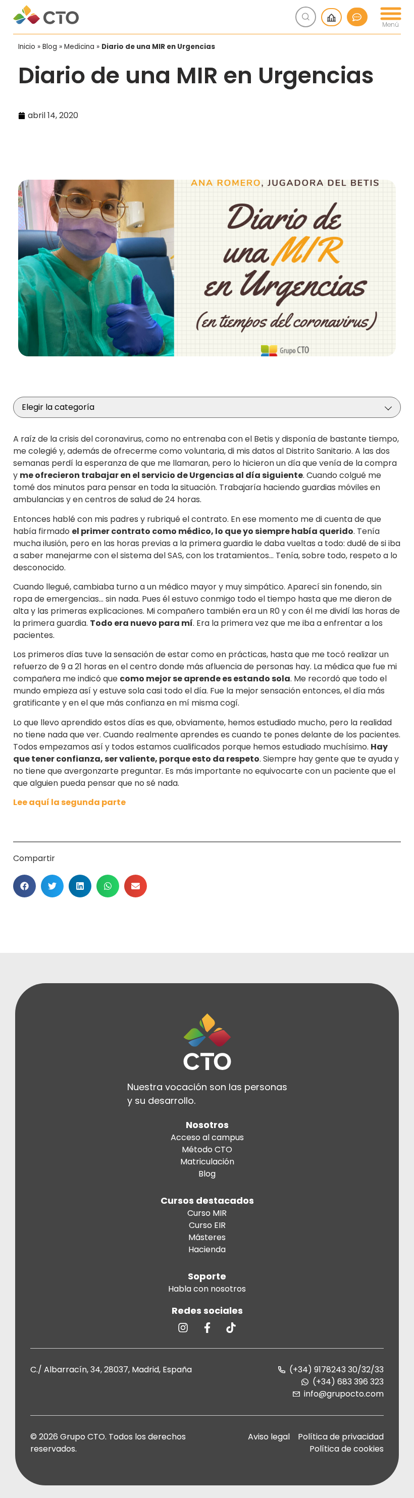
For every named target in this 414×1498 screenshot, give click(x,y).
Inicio (26, 46)
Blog (49, 46)
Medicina (79, 46)
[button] (24, 886)
